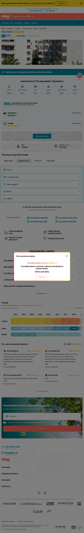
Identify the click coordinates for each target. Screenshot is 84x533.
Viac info (42, 277)
